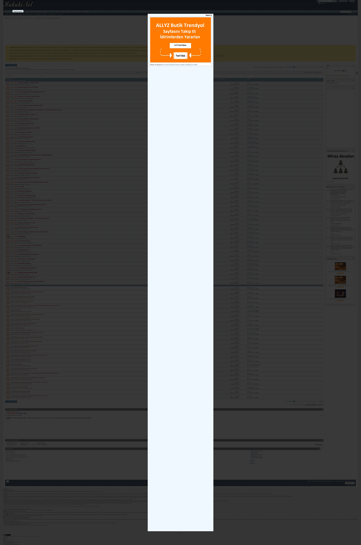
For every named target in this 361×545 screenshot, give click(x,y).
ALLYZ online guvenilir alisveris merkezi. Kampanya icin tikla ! (179, 64)
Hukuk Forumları (18, 11)
